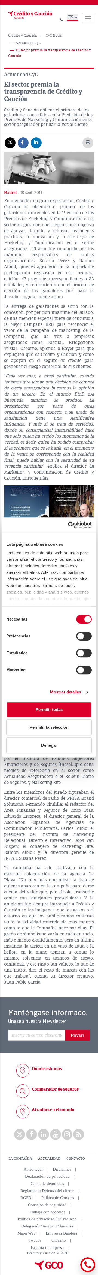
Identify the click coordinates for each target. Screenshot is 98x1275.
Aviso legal (33, 1169)
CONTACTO (75, 1158)
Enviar (77, 1035)
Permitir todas (49, 709)
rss (79, 1134)
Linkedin (44, 1134)
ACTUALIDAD (49, 1158)
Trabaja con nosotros (47, 1212)
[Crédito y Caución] (29, 15)
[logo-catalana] (49, 1268)
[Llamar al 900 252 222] (61, 19)
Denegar (49, 745)
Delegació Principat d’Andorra (47, 1226)
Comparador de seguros (55, 1089)
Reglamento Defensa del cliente (47, 1190)
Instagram (67, 1134)
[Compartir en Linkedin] (36, 142)
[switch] (84, 636)
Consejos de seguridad (47, 1205)
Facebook (32, 1134)
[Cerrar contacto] (73, 1271)
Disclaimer (62, 1169)
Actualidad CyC (28, 43)
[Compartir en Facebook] (23, 142)
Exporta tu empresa (47, 1247)
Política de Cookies (57, 1198)
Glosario (58, 1240)
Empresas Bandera (61, 1233)
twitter (20, 1134)
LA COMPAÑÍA (20, 1158)
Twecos (35, 1240)
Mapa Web (26, 1233)
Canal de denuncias (47, 1183)
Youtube (56, 1134)
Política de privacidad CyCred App (47, 1219)
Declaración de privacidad (47, 1176)
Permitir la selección (49, 727)
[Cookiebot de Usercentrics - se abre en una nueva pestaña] (69, 525)
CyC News (54, 36)
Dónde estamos (47, 1069)
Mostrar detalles (65, 692)
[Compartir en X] (10, 142)
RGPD (25, 1198)
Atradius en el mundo (53, 1109)
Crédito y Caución (22, 36)
